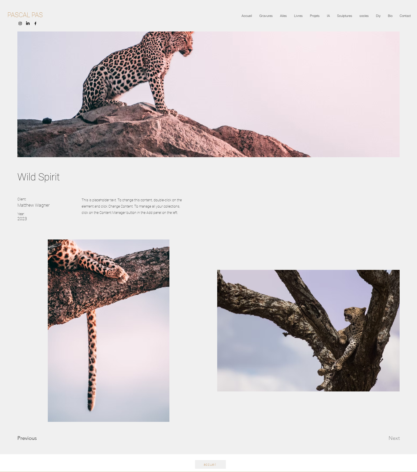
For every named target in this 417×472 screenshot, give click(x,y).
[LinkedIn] (28, 23)
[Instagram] (20, 23)
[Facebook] (35, 23)
